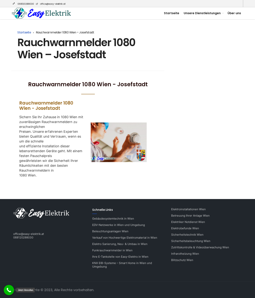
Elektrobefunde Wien (185, 228)
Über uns (234, 13)
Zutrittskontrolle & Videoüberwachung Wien (200, 247)
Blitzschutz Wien (182, 260)
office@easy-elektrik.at (52, 3)
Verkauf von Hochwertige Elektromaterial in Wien (124, 237)
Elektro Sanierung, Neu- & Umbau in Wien (119, 244)
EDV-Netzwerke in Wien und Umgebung (118, 225)
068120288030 (25, 3)
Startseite (171, 13)
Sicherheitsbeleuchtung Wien (190, 241)
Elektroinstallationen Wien (188, 209)
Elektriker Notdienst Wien (188, 222)
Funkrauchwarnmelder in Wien (112, 250)
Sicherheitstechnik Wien (187, 234)
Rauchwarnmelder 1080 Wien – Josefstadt (76, 48)
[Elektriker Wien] (41, 13)
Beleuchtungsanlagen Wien (110, 231)
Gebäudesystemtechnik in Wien (113, 218)
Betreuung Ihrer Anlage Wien (190, 215)
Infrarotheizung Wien (185, 253)
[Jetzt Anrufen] (9, 290)
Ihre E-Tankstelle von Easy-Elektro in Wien (120, 256)
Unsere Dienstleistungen (202, 13)
